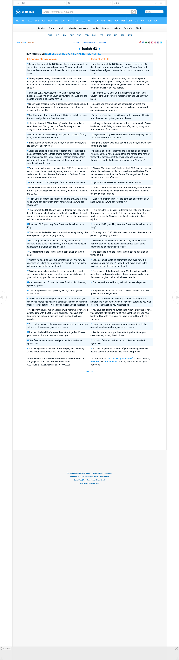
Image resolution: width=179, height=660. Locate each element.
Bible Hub (95, 361)
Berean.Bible (111, 361)
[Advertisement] (89, 429)
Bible (18, 42)
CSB (53, 54)
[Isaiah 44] (175, 303)
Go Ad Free (6, 648)
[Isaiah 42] (3, 303)
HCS (64, 54)
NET (84, 54)
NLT (94, 54)
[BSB (48, 54)
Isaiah (24, 42)
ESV (59, 54)
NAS (79, 54)
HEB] (99, 54)
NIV (89, 54)
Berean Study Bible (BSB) (120, 358)
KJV (70, 54)
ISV (74, 54)
